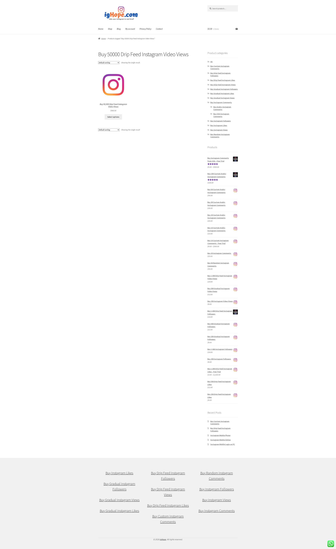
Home (100, 28)
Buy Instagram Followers (220, 121)
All (211, 61)
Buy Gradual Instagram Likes (222, 93)
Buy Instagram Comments (221, 102)
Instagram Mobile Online (220, 440)
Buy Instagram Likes (218, 125)
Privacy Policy (145, 28)
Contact (159, 28)
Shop (110, 28)
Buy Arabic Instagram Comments (222, 108)
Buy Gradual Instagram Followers (224, 89)
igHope (163, 539)
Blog (119, 28)
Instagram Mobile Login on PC (222, 444)
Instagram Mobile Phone (220, 435)
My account (130, 28)
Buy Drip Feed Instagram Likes (222, 80)
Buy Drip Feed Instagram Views (223, 85)
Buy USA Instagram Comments (221, 115)
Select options (113, 117)
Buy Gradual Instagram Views (222, 98)
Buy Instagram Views (219, 130)
